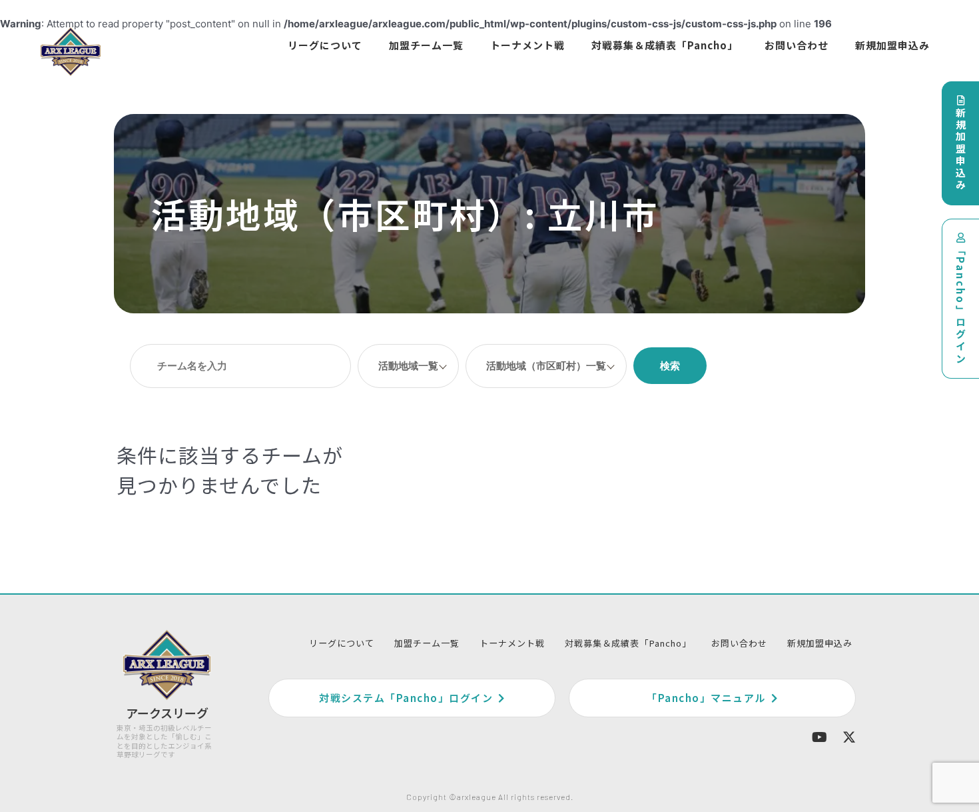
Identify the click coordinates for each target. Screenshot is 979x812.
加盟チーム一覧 (426, 45)
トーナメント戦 (527, 45)
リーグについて (325, 45)
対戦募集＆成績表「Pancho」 (664, 45)
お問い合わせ (796, 45)
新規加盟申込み (892, 45)
